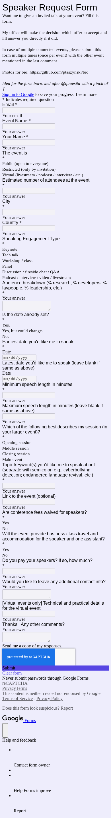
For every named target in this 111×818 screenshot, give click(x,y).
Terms (21, 688)
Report (67, 708)
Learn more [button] (86, 94)
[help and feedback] (5, 730)
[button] (55, 668)
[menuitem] (61, 757)
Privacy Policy (49, 698)
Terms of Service (17, 698)
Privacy (9, 688)
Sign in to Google (18, 94)
